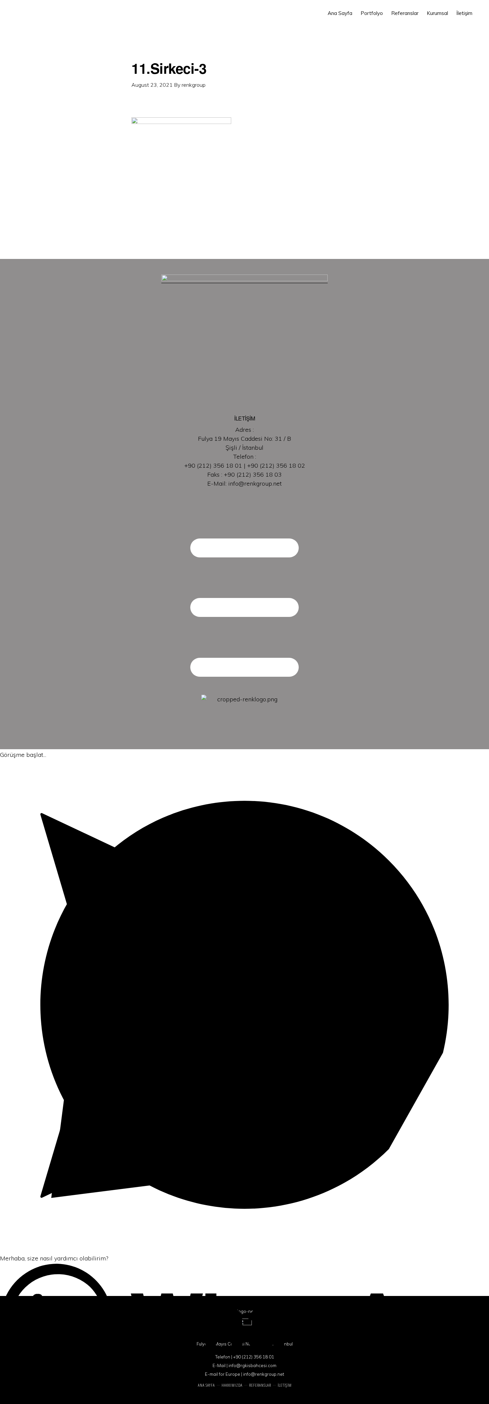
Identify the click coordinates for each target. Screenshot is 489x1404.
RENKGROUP (50, 17)
